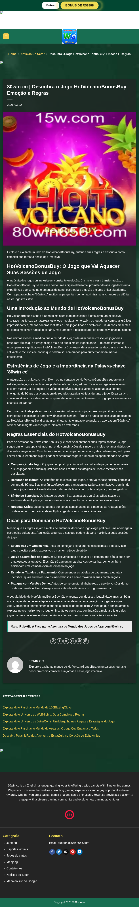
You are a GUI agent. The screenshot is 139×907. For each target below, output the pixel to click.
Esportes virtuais (17, 849)
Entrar (50, 5)
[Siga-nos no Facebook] (52, 852)
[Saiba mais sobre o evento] (69, 19)
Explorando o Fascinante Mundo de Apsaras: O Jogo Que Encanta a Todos (51, 728)
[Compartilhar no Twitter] (66, 641)
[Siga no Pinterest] (72, 852)
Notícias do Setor (32, 54)
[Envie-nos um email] (66, 852)
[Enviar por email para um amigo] (73, 641)
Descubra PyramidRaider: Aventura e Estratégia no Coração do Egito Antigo (51, 735)
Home (12, 54)
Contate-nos (14, 868)
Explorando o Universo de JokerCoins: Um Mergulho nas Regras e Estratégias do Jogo (59, 721)
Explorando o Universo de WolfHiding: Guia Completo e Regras (44, 714)
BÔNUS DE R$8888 (79, 5)
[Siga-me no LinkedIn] (79, 852)
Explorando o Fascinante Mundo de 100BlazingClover (37, 707)
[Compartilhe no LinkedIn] (86, 641)
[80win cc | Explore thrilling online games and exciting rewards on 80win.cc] (69, 36)
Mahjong (12, 862)
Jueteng (12, 842)
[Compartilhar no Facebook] (60, 641)
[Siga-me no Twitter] (59, 852)
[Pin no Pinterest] (79, 641)
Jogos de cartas (17, 855)
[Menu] (6, 36)
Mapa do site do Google (22, 881)
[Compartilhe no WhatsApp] (53, 641)
